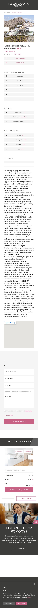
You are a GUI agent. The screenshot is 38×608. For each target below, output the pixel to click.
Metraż (7, 479)
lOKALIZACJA (9, 475)
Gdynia (30, 475)
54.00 (30, 479)
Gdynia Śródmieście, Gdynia (15, 470)
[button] (6, 29)
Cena (6, 484)
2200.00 (29, 485)
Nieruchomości (7, 12)
